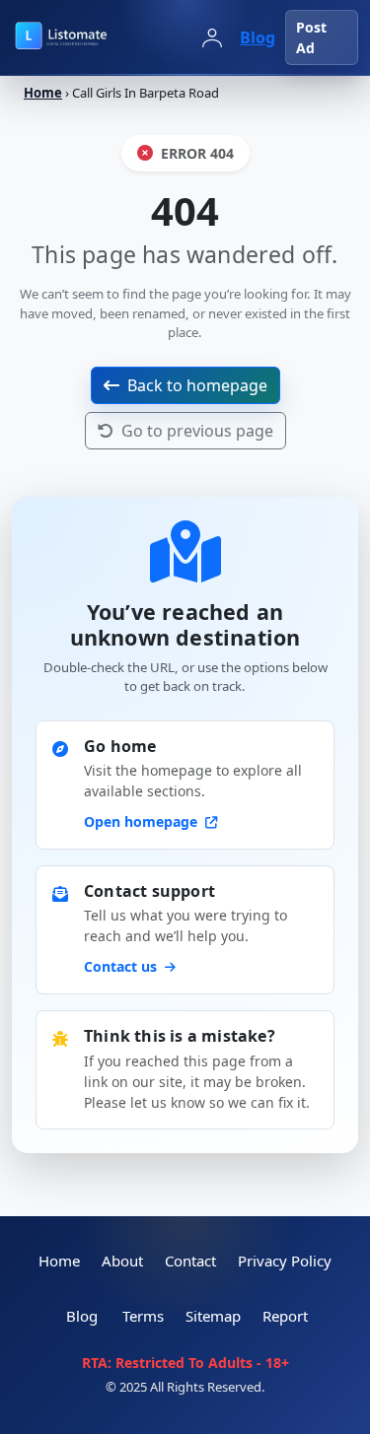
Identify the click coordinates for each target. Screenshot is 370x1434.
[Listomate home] (97, 37)
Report (285, 1316)
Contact (190, 1260)
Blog (257, 37)
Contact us (122, 966)
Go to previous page (197, 431)
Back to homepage (197, 385)
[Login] (212, 37)
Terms (143, 1316)
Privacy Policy (285, 1260)
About (122, 1260)
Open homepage (142, 821)
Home (43, 93)
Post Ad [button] (311, 37)
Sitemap (213, 1316)
